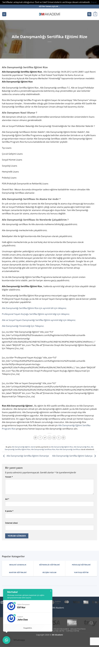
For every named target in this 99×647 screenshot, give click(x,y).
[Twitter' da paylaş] (45, 438)
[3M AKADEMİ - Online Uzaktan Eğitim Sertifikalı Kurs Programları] (49, 14)
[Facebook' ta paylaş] (40, 438)
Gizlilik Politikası (78, 629)
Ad (7, 499)
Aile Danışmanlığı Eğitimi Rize (62, 447)
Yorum (9, 477)
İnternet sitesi (11, 523)
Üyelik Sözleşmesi (61, 629)
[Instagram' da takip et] (2, 602)
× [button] (50, 591)
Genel (33, 447)
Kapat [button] (94, 2)
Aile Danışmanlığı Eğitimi (21, 447)
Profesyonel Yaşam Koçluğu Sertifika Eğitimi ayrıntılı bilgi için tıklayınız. (36, 314)
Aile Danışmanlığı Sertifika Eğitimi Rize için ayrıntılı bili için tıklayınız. (34, 308)
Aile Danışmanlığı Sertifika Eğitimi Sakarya (72, 455)
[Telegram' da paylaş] (63, 438)
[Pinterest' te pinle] (54, 438)
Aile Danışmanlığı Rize (82, 447)
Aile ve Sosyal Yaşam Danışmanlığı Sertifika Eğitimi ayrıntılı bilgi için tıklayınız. (39, 320)
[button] (4, 14)
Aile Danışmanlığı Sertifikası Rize (43, 449)
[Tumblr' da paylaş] (59, 438)
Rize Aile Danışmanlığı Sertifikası (68, 449)
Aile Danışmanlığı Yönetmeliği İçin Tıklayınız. (23, 326)
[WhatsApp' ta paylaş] (35, 438)
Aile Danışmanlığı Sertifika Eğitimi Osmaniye (27, 455)
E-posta (9, 511)
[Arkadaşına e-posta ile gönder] (49, 438)
